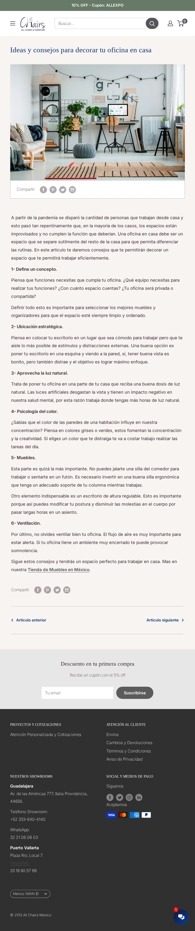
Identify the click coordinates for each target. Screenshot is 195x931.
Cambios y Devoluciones (129, 742)
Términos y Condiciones (128, 750)
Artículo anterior (31, 620)
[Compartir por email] (72, 189)
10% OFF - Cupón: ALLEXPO (98, 5)
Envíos (112, 734)
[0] (180, 23)
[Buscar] (152, 23)
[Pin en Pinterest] (53, 189)
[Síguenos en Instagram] (129, 797)
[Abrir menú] (12, 23)
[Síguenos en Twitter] (119, 797)
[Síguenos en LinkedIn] (138, 797)
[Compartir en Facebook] (43, 189)
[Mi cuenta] (170, 23)
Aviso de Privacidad (124, 759)
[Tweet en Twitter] (62, 189)
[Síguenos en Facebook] (109, 797)
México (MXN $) (26, 894)
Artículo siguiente (163, 620)
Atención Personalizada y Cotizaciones (45, 734)
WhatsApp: (20, 862)
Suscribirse (135, 692)
